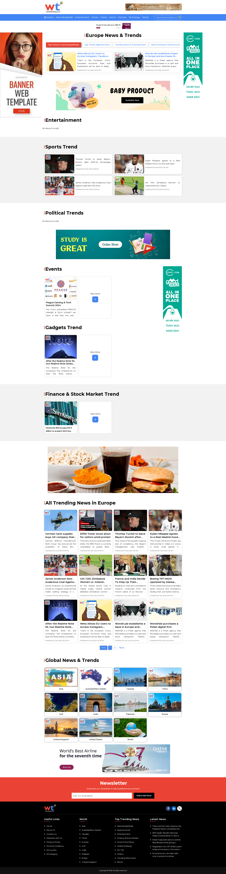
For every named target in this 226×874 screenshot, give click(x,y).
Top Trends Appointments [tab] (97, 45)
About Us (50, 830)
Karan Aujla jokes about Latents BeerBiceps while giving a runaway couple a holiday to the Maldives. (166, 841)
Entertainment (82, 17)
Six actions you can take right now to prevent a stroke (165, 854)
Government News (125, 842)
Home (49, 826)
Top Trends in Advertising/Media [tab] (63, 45)
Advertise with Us (54, 838)
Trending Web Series (126, 858)
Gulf (83, 846)
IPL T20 (120, 850)
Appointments (123, 830)
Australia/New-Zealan (91, 830)
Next (121, 648)
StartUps (122, 17)
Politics (104, 17)
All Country (51, 850)
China (84, 838)
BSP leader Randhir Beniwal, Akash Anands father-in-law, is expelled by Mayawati (165, 834)
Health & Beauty (124, 846)
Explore (50, 17)
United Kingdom (89, 862)
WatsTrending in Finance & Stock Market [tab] (170, 45)
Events (95, 17)
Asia (83, 826)
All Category (51, 854)
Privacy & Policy (53, 842)
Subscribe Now (144, 795)
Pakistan (85, 854)
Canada (85, 834)
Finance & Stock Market (127, 838)
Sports (112, 17)
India (84, 850)
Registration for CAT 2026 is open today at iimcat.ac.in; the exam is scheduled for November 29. (167, 848)
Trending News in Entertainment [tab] (130, 45)
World (145, 17)
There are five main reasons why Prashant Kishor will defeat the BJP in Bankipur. (166, 827)
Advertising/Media (64, 17)
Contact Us (51, 834)
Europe (85, 842)
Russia (84, 858)
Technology (134, 17)
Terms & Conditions (55, 846)
